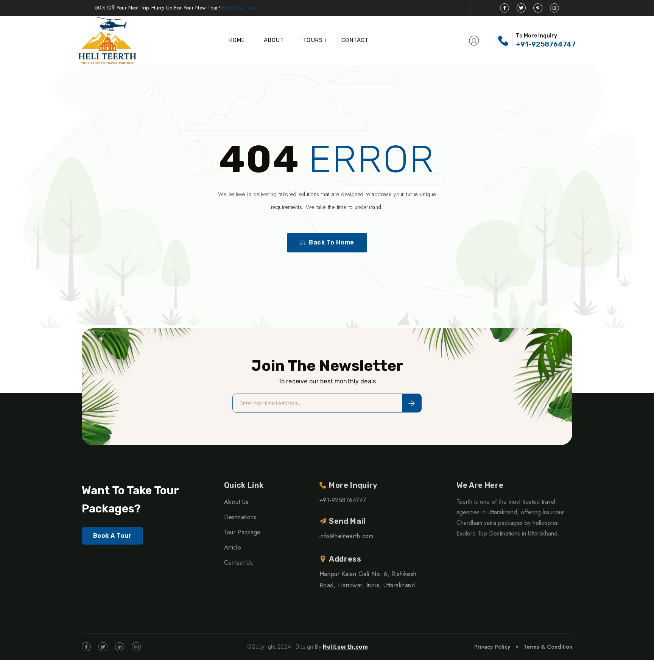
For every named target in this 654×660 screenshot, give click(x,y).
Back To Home (331, 242)
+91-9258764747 (546, 44)
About (274, 40)
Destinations (240, 517)
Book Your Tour (240, 7)
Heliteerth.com (345, 647)
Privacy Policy (492, 647)
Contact (355, 40)
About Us (236, 502)
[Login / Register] (474, 40)
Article (232, 547)
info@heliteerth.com (346, 536)
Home (236, 40)
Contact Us (238, 562)
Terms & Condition (547, 647)
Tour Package (242, 532)
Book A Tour (112, 535)
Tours (312, 40)
